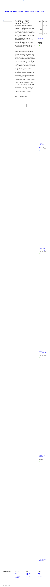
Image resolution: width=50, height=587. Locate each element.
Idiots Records (40, 38)
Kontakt (39, 574)
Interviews (17, 577)
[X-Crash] (25, 5)
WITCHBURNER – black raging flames (42, 457)
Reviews (16, 574)
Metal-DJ (28, 576)
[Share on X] (22, 105)
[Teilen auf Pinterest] (27, 105)
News (16, 573)
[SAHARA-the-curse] (7, 24)
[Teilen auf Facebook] (16, 105)
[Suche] (45, 11)
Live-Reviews (17, 576)
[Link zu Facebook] (46, 5)
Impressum (40, 576)
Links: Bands (28, 573)
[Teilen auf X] (19, 105)
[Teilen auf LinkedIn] (30, 105)
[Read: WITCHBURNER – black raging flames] (40, 357)
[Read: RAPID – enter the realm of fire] (40, 461)
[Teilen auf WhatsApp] (25, 105)
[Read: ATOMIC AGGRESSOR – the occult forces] (40, 253)
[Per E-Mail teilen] (33, 105)
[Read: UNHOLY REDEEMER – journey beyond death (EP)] (40, 45)
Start (39, 573)
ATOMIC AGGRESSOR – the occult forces (42, 353)
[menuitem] (6, 11)
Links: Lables (28, 574)
